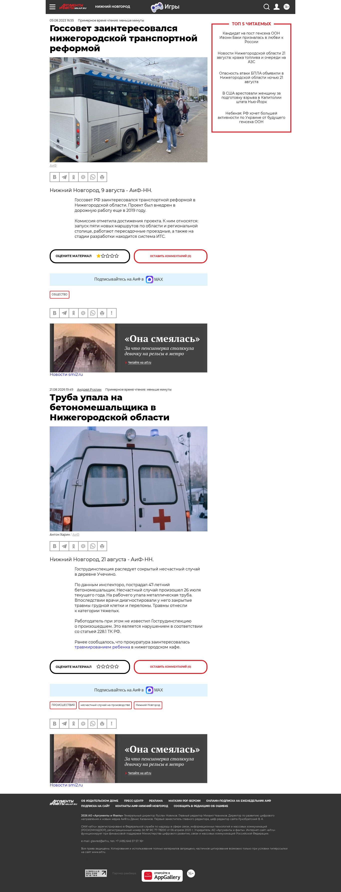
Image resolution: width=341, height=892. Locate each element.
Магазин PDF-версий (184, 800)
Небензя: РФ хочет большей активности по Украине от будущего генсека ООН (251, 117)
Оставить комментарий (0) (170, 256)
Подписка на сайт (95, 806)
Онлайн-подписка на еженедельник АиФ (238, 800)
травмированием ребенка (102, 647)
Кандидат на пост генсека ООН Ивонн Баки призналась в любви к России (251, 37)
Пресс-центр (133, 800)
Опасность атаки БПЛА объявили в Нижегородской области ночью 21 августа (251, 77)
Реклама (156, 800)
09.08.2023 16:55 (62, 20)
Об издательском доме (99, 800)
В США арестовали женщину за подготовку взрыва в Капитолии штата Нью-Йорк (251, 97)
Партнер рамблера (124, 873)
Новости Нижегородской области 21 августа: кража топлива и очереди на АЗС (251, 57)
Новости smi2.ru (66, 374)
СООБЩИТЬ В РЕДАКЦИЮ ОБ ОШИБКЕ (201, 806)
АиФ (53, 165)
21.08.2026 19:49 (61, 389)
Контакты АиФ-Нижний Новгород (141, 806)
